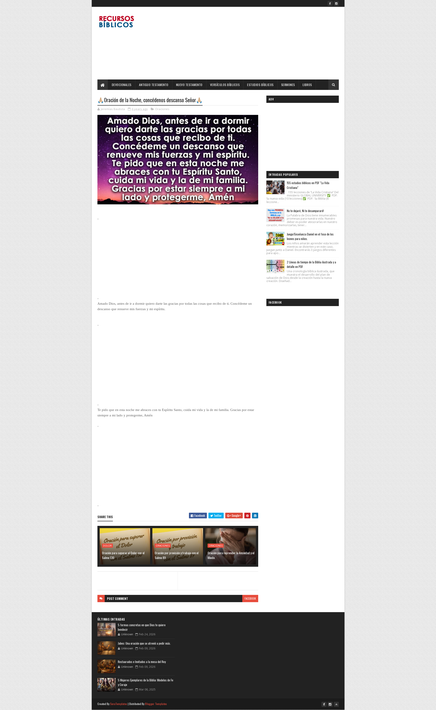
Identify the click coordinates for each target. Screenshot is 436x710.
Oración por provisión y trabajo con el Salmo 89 (176, 555)
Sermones (288, 84)
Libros (307, 84)
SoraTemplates (118, 704)
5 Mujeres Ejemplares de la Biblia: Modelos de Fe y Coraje (145, 682)
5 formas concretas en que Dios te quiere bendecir (142, 627)
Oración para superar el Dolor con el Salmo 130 (123, 555)
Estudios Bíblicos (260, 84)
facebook (250, 598)
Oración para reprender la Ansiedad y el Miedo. (231, 555)
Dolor (107, 545)
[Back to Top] (336, 704)
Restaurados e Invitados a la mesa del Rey (142, 661)
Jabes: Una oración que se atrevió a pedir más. (144, 643)
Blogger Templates (156, 704)
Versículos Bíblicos (225, 84)
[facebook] (330, 3)
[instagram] (336, 3)
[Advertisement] (256, 43)
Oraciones (162, 109)
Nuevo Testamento (189, 84)
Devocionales (121, 84)
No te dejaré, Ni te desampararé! (305, 210)
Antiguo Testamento (153, 84)
